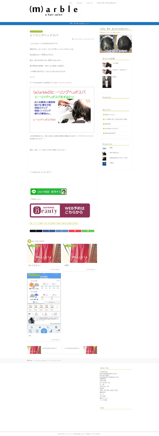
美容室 (65, 223)
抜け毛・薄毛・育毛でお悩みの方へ (106, 3)
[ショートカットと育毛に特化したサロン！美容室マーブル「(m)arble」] (53, 16)
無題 (111, 147)
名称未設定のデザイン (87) (119, 158)
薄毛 (76, 223)
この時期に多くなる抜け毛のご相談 (116, 119)
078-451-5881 (104, 375)
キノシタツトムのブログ (36, 31)
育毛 (71, 223)
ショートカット (35, 223)
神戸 (60, 223)
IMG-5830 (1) (114, 152)
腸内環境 (108, 124)
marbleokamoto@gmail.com (109, 377)
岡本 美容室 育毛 (45, 223)
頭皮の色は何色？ (110, 133)
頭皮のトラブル (110, 114)
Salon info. (90, 3)
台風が (112, 163)
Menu (70, 3)
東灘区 (54, 223)
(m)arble (79, 3)
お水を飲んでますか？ (112, 128)
